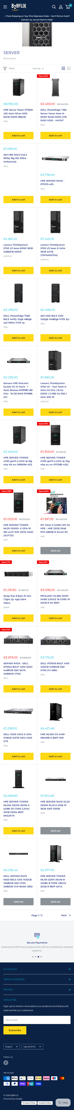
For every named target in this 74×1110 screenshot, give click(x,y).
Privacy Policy (29, 1103)
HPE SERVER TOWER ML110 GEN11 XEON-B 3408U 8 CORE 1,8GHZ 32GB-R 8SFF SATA (53, 881)
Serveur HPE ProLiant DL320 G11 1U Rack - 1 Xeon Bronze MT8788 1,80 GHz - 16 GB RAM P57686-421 (18, 390)
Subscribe (15, 1030)
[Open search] (54, 7)
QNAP (6, 607)
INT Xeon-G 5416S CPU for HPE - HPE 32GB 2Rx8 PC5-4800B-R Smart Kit (55, 528)
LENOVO (44, 401)
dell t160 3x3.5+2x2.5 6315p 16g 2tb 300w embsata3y (15, 158)
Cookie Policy (45, 1103)
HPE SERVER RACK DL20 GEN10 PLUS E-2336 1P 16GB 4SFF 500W (55, 805)
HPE (5, 121)
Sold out (55, 550)
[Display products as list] (69, 68)
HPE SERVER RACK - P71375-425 (52, 182)
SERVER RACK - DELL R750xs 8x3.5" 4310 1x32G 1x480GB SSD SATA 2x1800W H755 (18, 668)
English (8, 1046)
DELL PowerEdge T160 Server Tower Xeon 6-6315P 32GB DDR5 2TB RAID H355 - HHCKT (53, 115)
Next (64, 915)
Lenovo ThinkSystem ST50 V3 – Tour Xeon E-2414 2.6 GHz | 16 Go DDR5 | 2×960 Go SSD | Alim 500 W (53, 390)
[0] (68, 7)
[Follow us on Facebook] (5, 1062)
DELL (42, 125)
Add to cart (18, 135)
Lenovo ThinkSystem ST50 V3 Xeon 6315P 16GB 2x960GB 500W (18, 248)
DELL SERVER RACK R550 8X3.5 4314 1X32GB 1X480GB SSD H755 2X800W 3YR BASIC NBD (18, 881)
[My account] (60, 7)
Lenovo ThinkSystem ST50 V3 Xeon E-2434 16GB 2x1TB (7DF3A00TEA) (52, 249)
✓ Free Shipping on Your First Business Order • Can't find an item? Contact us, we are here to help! (37, 18)
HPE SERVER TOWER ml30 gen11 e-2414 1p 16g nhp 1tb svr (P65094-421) (17, 461)
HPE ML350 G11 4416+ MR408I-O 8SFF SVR (52, 736)
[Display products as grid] (63, 68)
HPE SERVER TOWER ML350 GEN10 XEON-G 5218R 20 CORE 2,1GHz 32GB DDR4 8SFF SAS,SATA (16, 808)
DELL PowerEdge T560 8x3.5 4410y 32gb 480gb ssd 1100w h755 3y (17, 319)
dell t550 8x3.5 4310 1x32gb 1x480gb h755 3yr (54, 317)
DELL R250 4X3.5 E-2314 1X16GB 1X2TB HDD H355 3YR (17, 738)
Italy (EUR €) (29, 1046)
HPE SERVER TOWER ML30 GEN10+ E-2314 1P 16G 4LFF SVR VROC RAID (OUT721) (18, 530)
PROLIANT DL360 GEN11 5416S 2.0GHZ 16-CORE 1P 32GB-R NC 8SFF (55, 599)
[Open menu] (5, 7)
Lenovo (7, 256)
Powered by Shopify (12, 1099)
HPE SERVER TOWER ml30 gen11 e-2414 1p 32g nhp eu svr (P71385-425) (55, 461)
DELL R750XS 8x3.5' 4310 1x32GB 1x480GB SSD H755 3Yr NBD (54, 667)
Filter (12, 68)
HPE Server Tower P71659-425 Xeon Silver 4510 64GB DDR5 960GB (18, 113)
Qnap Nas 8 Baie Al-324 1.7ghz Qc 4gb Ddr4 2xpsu (17, 599)
